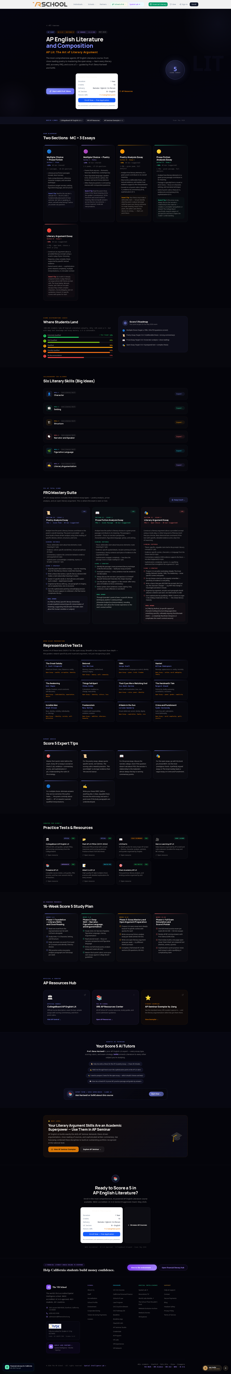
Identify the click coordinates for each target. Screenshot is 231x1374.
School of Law (118, 1298)
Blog (165, 1302)
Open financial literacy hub (173, 1267)
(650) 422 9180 (54, 1313)
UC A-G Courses (118, 1290)
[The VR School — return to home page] (50, 4)
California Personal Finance (122, 1294)
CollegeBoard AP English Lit (71, 120)
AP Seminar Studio (119, 1327)
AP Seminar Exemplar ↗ (112, 120)
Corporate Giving (94, 1311)
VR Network (117, 1348)
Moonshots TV (144, 1294)
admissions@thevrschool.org (59, 1317)
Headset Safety (169, 1307)
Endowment (92, 1307)
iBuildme (116, 1315)
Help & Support (169, 1290)
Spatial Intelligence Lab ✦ (95, 1366)
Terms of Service (170, 1315)
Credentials (117, 1331)
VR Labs (116, 1340)
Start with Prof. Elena (61, 91)
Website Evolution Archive (148, 1308)
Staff (89, 1294)
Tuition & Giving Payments (97, 1315)
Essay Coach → (179, 500)
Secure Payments (170, 1298)
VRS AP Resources (93, 120)
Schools (91, 4)
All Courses (54, 25)
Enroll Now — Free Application (97, 100)
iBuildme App (118, 1319)
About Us (91, 1290)
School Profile (92, 1302)
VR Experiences (118, 1344)
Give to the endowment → (142, 1267)
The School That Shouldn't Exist (148, 1303)
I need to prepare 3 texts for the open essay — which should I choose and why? (115, 1075)
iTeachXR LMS (118, 1323)
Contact (167, 1294)
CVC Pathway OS (119, 1311)
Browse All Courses (139, 1225)
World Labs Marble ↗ (146, 1298)
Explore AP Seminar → (92, 1149)
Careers (90, 1319)
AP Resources (127, 91)
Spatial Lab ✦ (135, 4)
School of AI (119, 4)
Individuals (78, 4)
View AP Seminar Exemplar (65, 1149)
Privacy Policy (169, 1311)
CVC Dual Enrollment (120, 1307)
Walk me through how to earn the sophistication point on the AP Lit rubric (115, 1070)
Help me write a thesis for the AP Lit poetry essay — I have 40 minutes (115, 1064)
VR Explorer (143, 1317)
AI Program (117, 1335)
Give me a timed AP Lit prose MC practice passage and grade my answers (115, 1081)
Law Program (118, 1302)
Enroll (194, 4)
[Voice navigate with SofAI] (225, 1368)
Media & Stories (144, 1313)
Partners (103, 4)
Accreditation (92, 1298)
